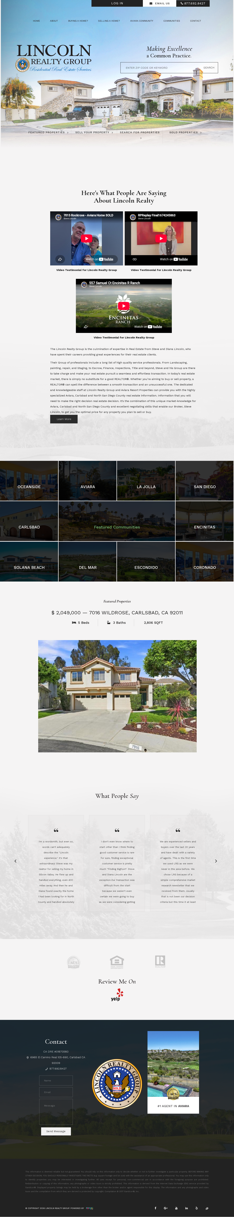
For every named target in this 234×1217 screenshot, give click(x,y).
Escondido (146, 567)
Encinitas (204, 527)
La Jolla (146, 486)
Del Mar (88, 567)
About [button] (54, 20)
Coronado (205, 567)
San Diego (205, 486)
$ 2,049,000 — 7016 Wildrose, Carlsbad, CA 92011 (117, 613)
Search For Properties (140, 132)
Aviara (88, 486)
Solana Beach (29, 567)
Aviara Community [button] (141, 20)
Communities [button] (171, 20)
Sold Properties (183, 132)
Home (36, 20)
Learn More (64, 419)
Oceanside (29, 486)
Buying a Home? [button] (78, 20)
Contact (195, 20)
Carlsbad (29, 527)
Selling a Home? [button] (109, 20)
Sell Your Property (92, 132)
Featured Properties (46, 132)
